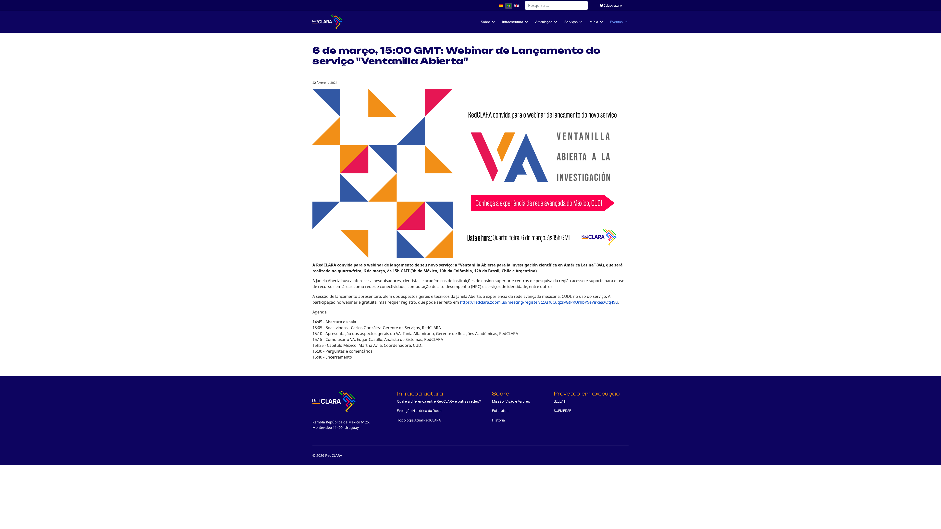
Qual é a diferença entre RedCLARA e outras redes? (439, 401)
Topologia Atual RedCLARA (419, 420)
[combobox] (556, 5)
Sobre (485, 22)
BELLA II (560, 401)
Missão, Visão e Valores (511, 401)
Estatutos (500, 410)
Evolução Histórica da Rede (419, 410)
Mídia (594, 22)
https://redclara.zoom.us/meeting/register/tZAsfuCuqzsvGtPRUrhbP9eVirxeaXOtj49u (539, 302)
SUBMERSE (562, 410)
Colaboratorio (612, 5)
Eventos (616, 22)
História (498, 420)
